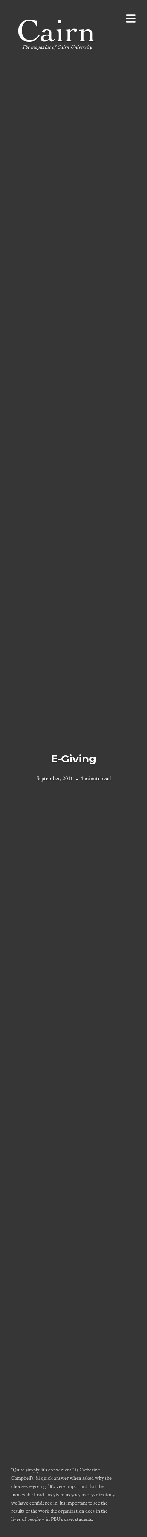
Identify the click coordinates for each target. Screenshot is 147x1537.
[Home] (57, 33)
